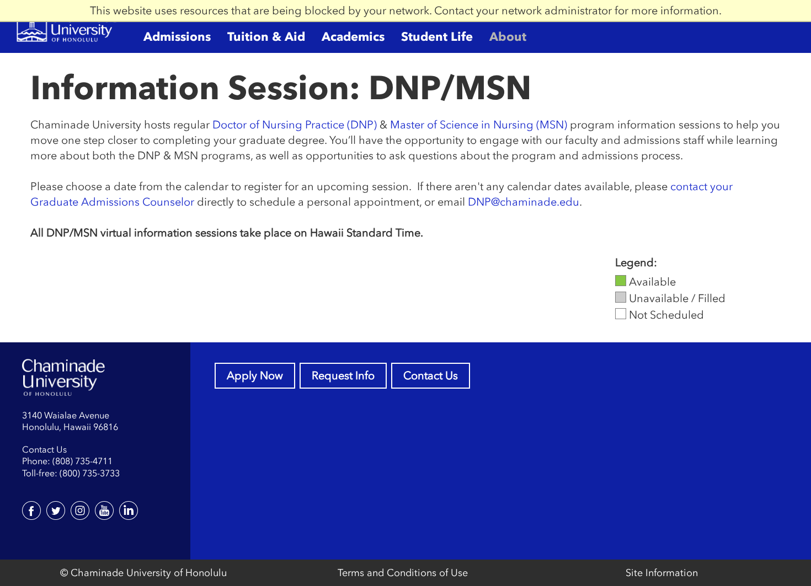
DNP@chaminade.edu (523, 201)
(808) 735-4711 (82, 460)
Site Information (662, 573)
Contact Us (430, 375)
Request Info (343, 375)
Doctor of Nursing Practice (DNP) (294, 124)
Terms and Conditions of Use (403, 573)
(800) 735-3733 (90, 473)
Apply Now (255, 375)
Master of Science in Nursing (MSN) (478, 124)
